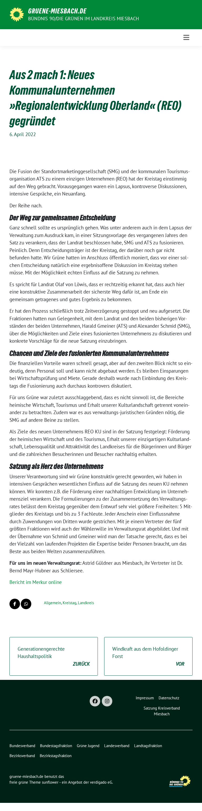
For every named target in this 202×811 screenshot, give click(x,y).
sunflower (50, 782)
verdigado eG (101, 782)
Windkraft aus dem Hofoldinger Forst (148, 656)
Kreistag (69, 602)
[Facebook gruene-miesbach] (95, 701)
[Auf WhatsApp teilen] (26, 604)
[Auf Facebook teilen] (14, 604)
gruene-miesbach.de (57, 11)
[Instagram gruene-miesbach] (107, 701)
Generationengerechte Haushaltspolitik (54, 656)
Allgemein (52, 602)
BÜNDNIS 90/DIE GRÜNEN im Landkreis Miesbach (83, 19)
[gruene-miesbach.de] (16, 14)
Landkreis (86, 602)
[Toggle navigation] (186, 37)
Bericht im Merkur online (35, 582)
